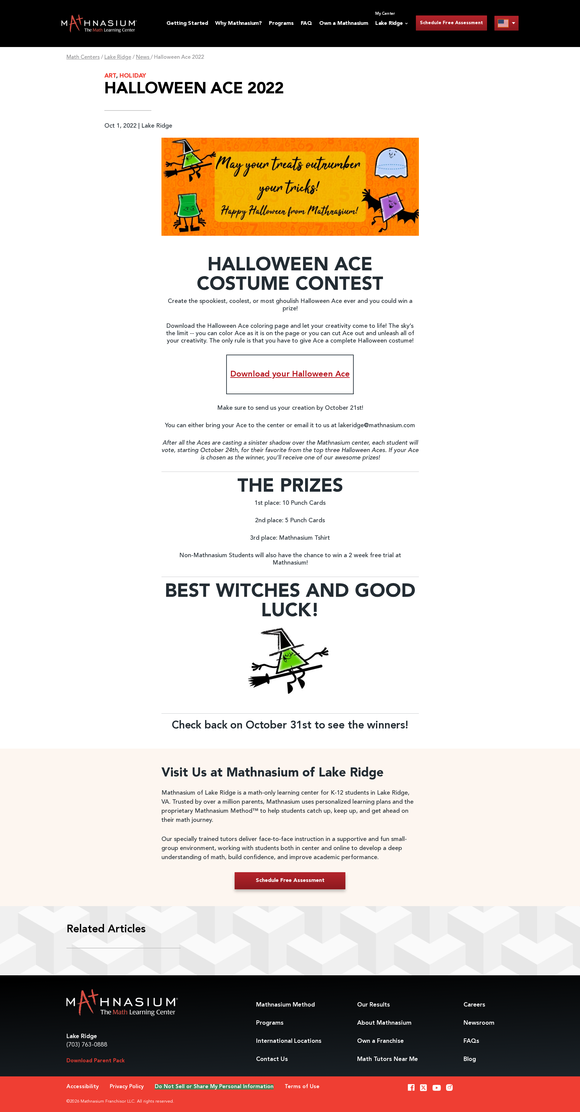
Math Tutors (387, 1059)
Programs (281, 23)
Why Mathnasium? (238, 23)
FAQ (306, 23)
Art (110, 76)
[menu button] (506, 23)
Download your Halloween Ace (290, 374)
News (143, 57)
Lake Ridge (117, 57)
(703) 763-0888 (86, 1045)
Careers (474, 1005)
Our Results (373, 1005)
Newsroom (479, 1023)
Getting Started (187, 23)
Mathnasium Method (285, 1005)
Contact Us (272, 1059)
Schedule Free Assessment (451, 22)
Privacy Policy (127, 1086)
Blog (470, 1059)
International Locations (289, 1041)
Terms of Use (302, 1086)
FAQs (471, 1041)
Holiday (132, 76)
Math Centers (83, 57)
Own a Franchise (380, 1041)
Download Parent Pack (95, 1061)
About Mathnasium (384, 1023)
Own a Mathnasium (343, 23)
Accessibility (82, 1086)
